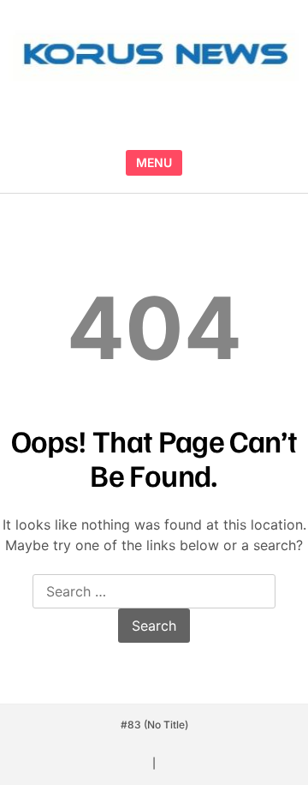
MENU (154, 162)
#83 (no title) (154, 724)
